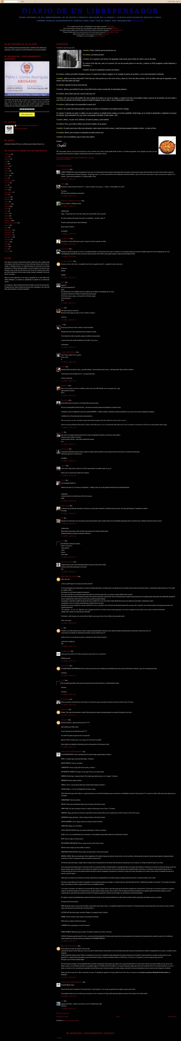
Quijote (7, 216)
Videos (6, 246)
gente (6, 185)
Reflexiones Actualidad (11, 223)
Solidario (7, 242)
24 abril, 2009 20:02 (68, 244)
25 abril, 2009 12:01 (68, 661)
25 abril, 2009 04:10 (68, 557)
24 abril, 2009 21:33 (68, 444)
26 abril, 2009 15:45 (68, 1008)
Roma (6, 227)
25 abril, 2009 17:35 (68, 747)
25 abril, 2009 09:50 (68, 623)
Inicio (118, 1016)
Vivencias (7, 251)
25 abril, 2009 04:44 (68, 572)
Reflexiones (8, 220)
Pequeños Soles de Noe (67, 562)
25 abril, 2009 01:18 (68, 524)
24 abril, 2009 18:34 (68, 179)
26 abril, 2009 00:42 (68, 977)
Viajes (6, 244)
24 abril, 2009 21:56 (68, 461)
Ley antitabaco (9, 192)
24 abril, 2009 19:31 (68, 206)
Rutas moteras (8, 230)
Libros (6, 194)
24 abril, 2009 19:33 (68, 234)
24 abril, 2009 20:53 (68, 347)
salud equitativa (65, 169)
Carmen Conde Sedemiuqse (68, 352)
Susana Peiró (64, 720)
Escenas (7, 175)
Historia (7, 187)
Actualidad (8, 154)
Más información (27, 114)
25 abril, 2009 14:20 (68, 694)
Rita (62, 518)
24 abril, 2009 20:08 (68, 256)
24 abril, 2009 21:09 (68, 395)
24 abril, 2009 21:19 (68, 427)
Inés (62, 628)
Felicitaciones (8, 180)
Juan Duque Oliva (66, 651)
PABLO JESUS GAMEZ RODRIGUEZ (72, 751)
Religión (7, 225)
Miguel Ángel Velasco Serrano (69, 576)
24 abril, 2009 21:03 (68, 381)
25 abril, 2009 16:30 (68, 715)
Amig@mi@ (64, 385)
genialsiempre (65, 449)
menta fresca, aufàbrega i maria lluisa (71, 201)
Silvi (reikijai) (65, 249)
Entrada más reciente (62, 1016)
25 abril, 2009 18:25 (68, 941)
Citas (6, 164)
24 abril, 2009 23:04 (68, 475)
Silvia (62, 541)
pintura (6, 209)
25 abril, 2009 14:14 (68, 675)
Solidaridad (8, 239)
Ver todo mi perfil (21, 128)
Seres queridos (8, 237)
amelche (63, 465)
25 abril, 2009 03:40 (68, 536)
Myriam (63, 184)
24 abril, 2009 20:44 (68, 320)
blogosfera (7, 159)
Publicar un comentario (62, 1013)
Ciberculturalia (65, 699)
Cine (6, 161)
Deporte (7, 171)
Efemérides (8, 173)
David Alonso (65, 400)
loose (62, 308)
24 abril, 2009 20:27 (68, 303)
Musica (7, 202)
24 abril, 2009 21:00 (68, 362)
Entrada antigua (172, 1016)
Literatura (7, 197)
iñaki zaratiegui (65, 505)
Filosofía (7, 183)
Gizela (63, 282)
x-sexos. (63, 480)
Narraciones (8, 204)
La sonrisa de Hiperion (67, 261)
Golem (63, 680)
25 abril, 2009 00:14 (68, 513)
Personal (67, 159)
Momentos (7, 199)
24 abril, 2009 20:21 (68, 277)
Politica (7, 213)
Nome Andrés (65, 709)
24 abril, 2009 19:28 (68, 196)
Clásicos (7, 166)
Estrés (6, 178)
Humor (6, 190)
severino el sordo (65, 238)
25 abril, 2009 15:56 (68, 705)
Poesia (6, 211)
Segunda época (9, 235)
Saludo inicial (8, 232)
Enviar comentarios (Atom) (71, 1020)
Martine (63, 367)
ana (62, 324)
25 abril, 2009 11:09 (68, 646)
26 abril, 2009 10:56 (68, 996)
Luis (62, 432)
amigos (6, 157)
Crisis (6, 168)
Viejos (6, 249)
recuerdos (7, 218)
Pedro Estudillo (65, 666)
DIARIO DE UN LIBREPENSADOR (90, 11)
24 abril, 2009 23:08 (68, 501)
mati (62, 1001)
